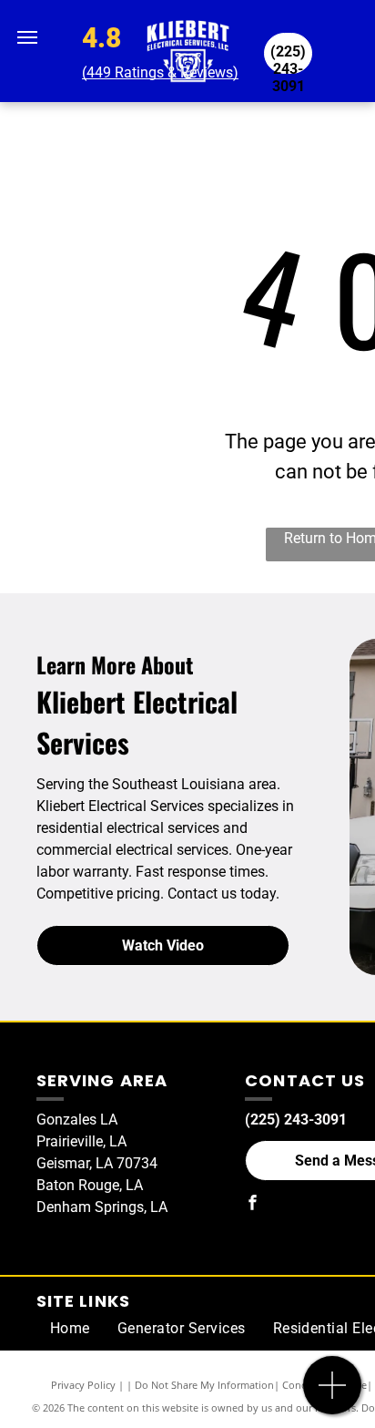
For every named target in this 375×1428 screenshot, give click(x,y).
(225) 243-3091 (296, 1119)
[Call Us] (332, 1394)
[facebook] (252, 1204)
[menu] (27, 37)
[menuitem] (70, 1328)
